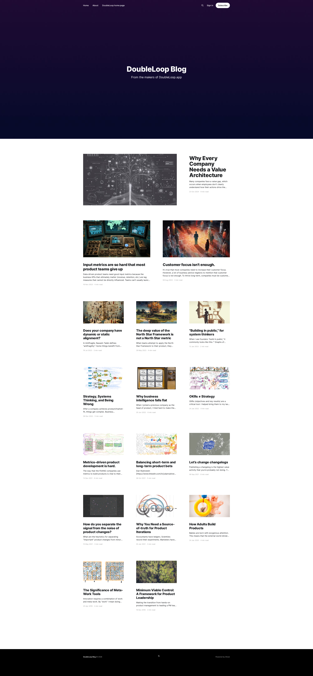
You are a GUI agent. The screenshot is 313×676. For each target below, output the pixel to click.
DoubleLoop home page (113, 5)
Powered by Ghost (223, 657)
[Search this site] (202, 5)
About (95, 5)
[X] (159, 656)
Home (86, 5)
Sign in (210, 5)
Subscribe (222, 5)
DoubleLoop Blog (89, 657)
